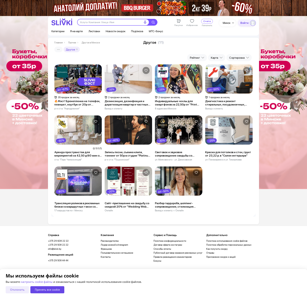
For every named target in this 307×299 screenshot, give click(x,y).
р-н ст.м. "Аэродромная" (67, 108)
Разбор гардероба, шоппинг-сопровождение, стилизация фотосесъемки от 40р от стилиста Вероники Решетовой (178, 205)
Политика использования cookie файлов (226, 241)
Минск (226, 23)
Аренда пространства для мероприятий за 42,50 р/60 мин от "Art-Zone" (77, 154)
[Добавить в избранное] (95, 70)
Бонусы (157, 261)
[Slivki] (62, 21)
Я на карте (76, 31)
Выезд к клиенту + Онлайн (169, 210)
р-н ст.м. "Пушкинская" (117, 159)
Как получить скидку (217, 249)
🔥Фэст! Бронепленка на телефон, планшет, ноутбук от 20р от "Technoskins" (77, 103)
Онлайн (109, 210)
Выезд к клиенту (113, 108)
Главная (58, 42)
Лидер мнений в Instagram (114, 245)
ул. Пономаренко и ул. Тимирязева (223, 159)
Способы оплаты (162, 249)
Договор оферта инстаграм (168, 245)
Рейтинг (195, 57)
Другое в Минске (91, 42)
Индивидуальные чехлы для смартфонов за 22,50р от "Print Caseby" (176, 103)
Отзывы (210, 253)
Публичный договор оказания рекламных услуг (178, 253)
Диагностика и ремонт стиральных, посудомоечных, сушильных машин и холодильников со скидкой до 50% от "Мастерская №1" (228, 103)
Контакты (106, 257)
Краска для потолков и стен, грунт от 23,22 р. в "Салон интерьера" (228, 154)
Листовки (94, 31)
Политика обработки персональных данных (228, 245)
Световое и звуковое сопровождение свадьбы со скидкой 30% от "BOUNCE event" (177, 154)
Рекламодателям (110, 241)
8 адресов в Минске (165, 108)
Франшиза (106, 249)
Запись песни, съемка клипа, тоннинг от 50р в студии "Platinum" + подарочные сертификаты (128, 154)
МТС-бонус (156, 31)
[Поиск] (153, 22)
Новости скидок (115, 31)
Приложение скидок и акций (221, 257)
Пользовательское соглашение (117, 253)
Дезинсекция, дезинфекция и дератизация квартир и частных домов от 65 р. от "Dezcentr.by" (126, 103)
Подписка (137, 31)
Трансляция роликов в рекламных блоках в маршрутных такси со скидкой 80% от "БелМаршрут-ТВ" (77, 205)
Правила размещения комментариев (173, 257)
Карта (214, 57)
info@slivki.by (54, 249)
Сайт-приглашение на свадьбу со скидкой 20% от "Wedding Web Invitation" (127, 205)
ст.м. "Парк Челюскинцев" (68, 159)
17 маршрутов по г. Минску (68, 210)
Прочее (72, 42)
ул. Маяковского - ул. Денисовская (173, 159)
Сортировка (237, 57)
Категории (58, 31)
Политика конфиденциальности (170, 241)
